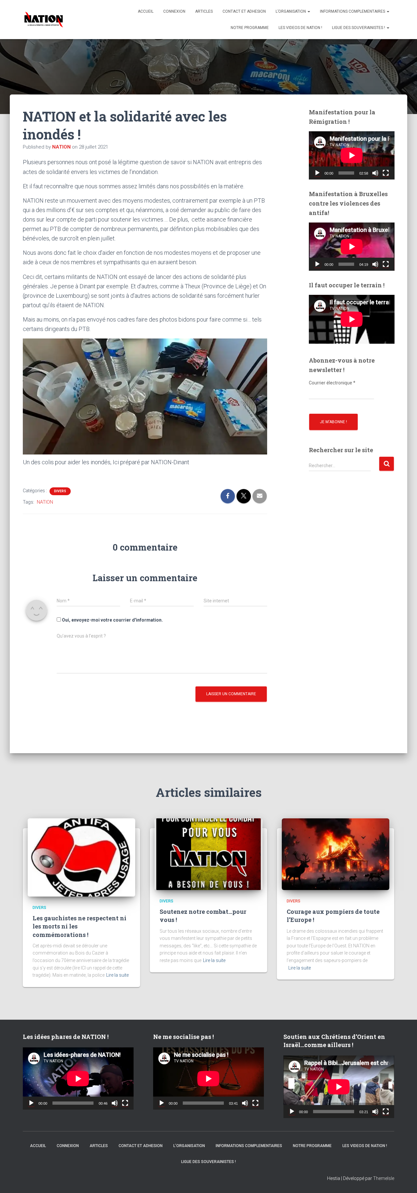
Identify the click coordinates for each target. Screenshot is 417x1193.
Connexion (174, 11)
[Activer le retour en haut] (404, 1180)
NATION (45, 502)
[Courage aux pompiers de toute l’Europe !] (335, 853)
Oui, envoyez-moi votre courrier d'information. (112, 620)
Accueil (145, 11)
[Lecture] (317, 173)
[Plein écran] (385, 173)
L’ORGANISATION (291, 11)
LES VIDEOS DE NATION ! (300, 27)
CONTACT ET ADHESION (244, 11)
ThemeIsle (383, 1178)
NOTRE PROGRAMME (250, 27)
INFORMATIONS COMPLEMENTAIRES (353, 11)
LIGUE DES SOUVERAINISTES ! (359, 27)
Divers (60, 491)
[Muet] (375, 173)
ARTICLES (204, 11)
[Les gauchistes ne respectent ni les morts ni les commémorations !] (81, 856)
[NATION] (43, 19)
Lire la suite (117, 975)
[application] (352, 155)
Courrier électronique (332, 382)
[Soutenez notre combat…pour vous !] (208, 853)
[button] (308, 11)
